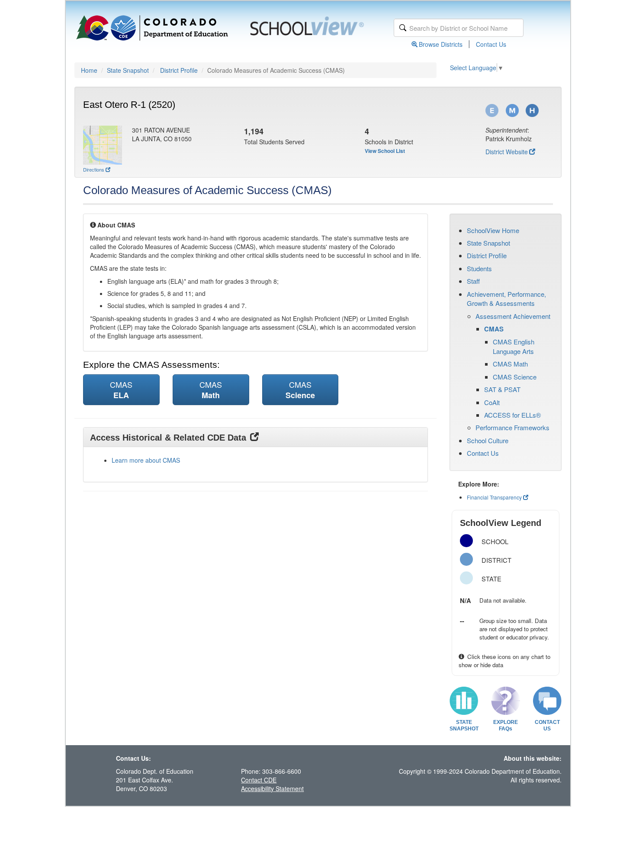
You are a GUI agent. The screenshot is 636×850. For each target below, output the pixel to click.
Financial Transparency (494, 497)
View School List (385, 151)
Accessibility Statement (272, 788)
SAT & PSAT (502, 389)
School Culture (487, 440)
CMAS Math (510, 363)
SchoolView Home (493, 230)
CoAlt (492, 402)
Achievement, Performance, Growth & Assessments (506, 298)
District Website (506, 151)
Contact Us (491, 44)
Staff (473, 280)
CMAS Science (514, 376)
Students (479, 268)
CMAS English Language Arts (513, 346)
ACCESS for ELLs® (512, 414)
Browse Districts (441, 44)
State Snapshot (128, 70)
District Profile (179, 70)
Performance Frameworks (512, 427)
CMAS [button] (121, 390)
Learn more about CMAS (146, 460)
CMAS (494, 329)
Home (89, 70)
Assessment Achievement (512, 316)
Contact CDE (258, 779)
